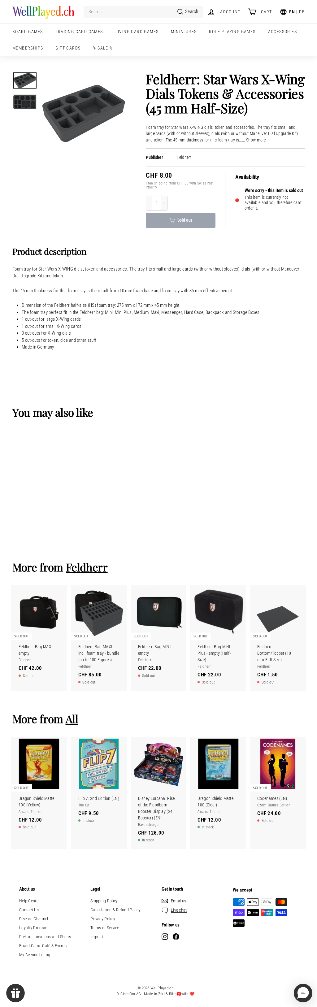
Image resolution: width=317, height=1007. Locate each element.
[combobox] (143, 12)
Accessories (282, 31)
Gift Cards (67, 48)
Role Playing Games (232, 31)
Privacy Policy (102, 918)
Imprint (96, 936)
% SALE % (103, 48)
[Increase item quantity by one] (164, 203)
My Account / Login (36, 954)
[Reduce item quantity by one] (149, 203)
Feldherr (184, 157)
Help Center (29, 900)
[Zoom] (83, 113)
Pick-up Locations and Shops (45, 936)
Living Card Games (137, 31)
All (72, 718)
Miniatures (184, 31)
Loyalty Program (34, 927)
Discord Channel (33, 918)
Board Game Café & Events (43, 945)
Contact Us (29, 909)
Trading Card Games (79, 31)
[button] (303, 993)
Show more (256, 140)
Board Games (27, 31)
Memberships (27, 48)
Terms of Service (104, 927)
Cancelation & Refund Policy (115, 909)
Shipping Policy (104, 900)
